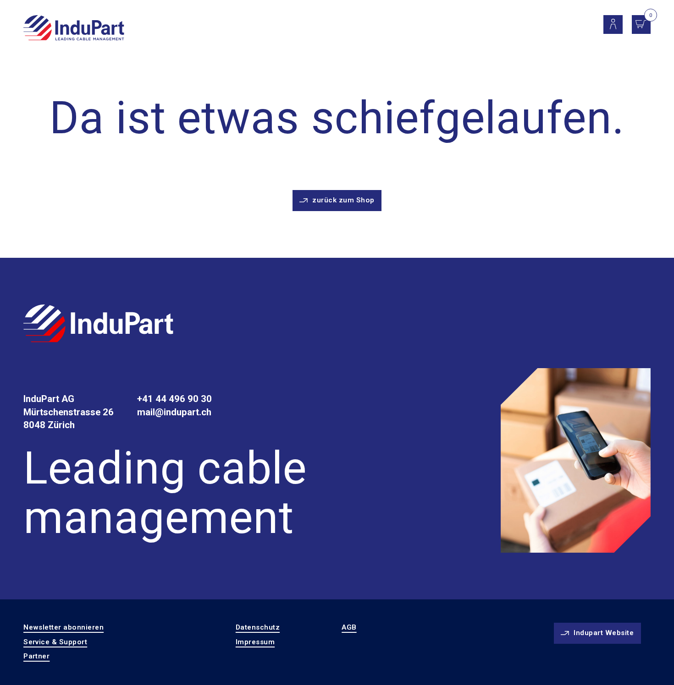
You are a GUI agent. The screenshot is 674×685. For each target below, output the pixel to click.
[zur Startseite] (98, 325)
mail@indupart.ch (174, 412)
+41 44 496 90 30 (174, 398)
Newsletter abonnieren (63, 627)
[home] (73, 28)
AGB (349, 627)
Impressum (255, 642)
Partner (36, 656)
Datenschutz (258, 627)
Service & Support (55, 642)
